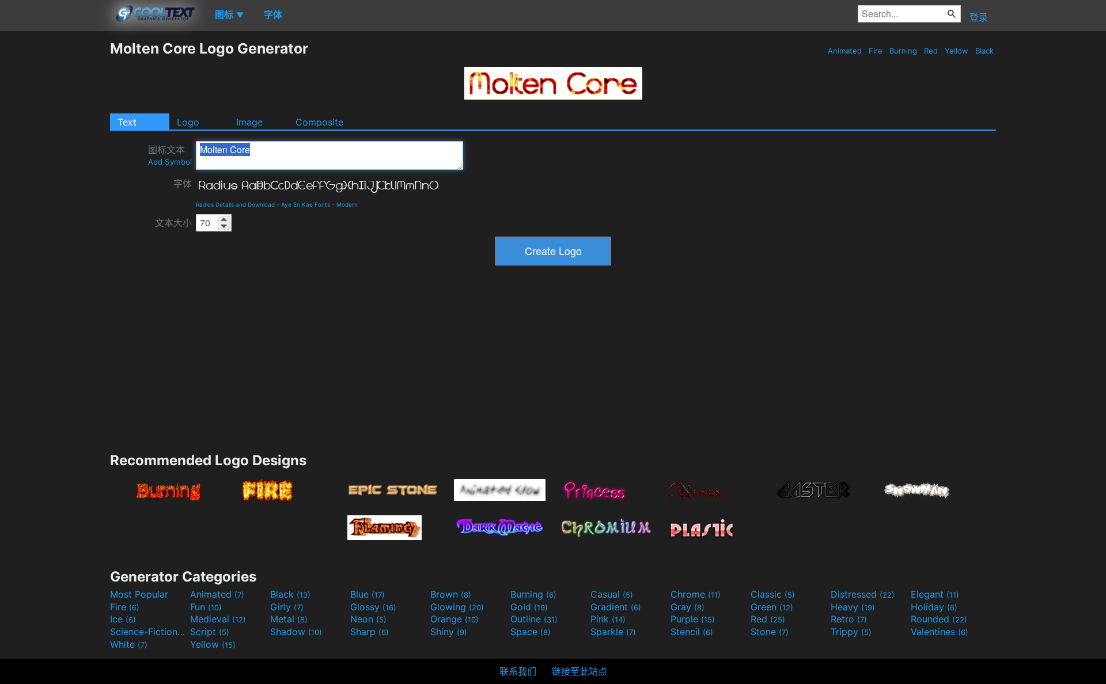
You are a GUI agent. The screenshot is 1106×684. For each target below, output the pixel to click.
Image (249, 122)
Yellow (956, 50)
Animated (844, 50)
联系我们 (517, 671)
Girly (287, 607)
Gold (529, 607)
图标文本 (170, 155)
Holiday (934, 607)
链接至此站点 (579, 671)
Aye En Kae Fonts (305, 204)
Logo (188, 122)
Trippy (851, 631)
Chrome (696, 594)
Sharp (369, 631)
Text (127, 122)
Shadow (296, 631)
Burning (903, 50)
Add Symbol (170, 161)
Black (984, 50)
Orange (454, 619)
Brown (450, 594)
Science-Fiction (148, 631)
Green (772, 607)
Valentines (939, 631)
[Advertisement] (55, 212)
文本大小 (173, 223)
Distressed (863, 594)
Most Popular (139, 594)
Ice (123, 619)
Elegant (935, 594)
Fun (206, 607)
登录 (978, 17)
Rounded (939, 619)
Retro (849, 619)
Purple (693, 619)
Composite (319, 122)
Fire (875, 50)
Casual (611, 594)
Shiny (448, 631)
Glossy (373, 607)
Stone (770, 631)
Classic (773, 594)
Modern (347, 204)
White (128, 644)
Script (209, 631)
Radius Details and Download (235, 204)
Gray (687, 607)
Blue (367, 594)
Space (530, 631)
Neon (368, 619)
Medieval (218, 619)
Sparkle (613, 631)
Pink (608, 619)
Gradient (615, 607)
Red (931, 50)
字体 (182, 183)
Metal (289, 619)
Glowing (457, 607)
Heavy (853, 607)
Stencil (692, 631)
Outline (534, 619)
